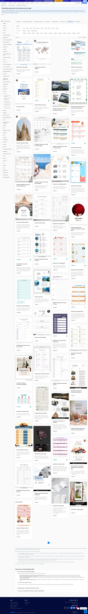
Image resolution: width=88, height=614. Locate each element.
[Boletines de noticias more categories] (2, 130)
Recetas (4, 158)
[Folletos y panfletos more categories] (2, 35)
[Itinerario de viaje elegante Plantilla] (60, 248)
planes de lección (6, 115)
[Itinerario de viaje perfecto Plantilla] (60, 208)
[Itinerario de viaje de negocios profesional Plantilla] (42, 478)
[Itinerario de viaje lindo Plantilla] (78, 172)
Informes (4, 160)
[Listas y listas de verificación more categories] (2, 122)
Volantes (4, 73)
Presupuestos (5, 37)
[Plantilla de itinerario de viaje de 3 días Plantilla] (42, 244)
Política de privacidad (14, 605)
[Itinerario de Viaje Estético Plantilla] (23, 207)
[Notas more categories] (2, 135)
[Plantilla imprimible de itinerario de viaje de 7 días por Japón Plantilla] (78, 212)
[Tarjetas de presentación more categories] (2, 40)
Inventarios (5, 86)
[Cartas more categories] (2, 120)
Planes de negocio (6, 42)
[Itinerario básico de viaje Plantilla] (42, 90)
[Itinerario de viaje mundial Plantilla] (42, 398)
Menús (4, 127)
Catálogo (4, 49)
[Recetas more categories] (2, 158)
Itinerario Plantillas (11, 5)
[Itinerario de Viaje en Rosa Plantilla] (23, 513)
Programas (5, 151)
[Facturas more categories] (2, 91)
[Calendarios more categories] (2, 47)
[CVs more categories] (2, 163)
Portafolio (5, 142)
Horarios (4, 165)
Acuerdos (4, 25)
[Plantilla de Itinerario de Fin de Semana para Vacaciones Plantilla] (78, 91)
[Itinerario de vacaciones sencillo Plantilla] (42, 359)
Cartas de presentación (7, 64)
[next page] (54, 543)
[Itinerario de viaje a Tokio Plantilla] (42, 439)
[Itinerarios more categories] (2, 94)
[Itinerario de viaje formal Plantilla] (78, 52)
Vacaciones (32, 2)
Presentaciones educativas (8, 69)
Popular (84, 37)
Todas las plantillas (6, 21)
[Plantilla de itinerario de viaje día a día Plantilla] (23, 475)
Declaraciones (5, 172)
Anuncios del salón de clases (7, 54)
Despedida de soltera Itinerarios (7, 96)
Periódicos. (5, 132)
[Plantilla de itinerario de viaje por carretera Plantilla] (23, 330)
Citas (4, 156)
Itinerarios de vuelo (7, 104)
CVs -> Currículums (6, 66)
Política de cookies (13, 606)
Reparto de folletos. (6, 81)
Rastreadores (5, 174)
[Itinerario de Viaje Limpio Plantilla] (42, 322)
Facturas (4, 91)
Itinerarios (5, 93)
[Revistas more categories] (2, 110)
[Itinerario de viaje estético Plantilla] (23, 128)
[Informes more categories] (2, 161)
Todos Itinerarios (18, 21)
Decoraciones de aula (7, 57)
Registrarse (84, 2)
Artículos (4, 28)
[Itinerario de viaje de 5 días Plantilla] (23, 401)
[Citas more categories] (2, 156)
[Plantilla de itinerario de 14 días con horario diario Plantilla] (60, 131)
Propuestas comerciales (7, 44)
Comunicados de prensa (7, 149)
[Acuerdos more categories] (2, 26)
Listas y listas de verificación (6, 123)
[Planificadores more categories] (2, 140)
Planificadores (5, 139)
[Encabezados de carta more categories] (2, 117)
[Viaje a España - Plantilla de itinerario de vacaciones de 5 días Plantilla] (78, 451)
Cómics (4, 59)
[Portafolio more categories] (2, 142)
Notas (4, 134)
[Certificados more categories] (2, 51)
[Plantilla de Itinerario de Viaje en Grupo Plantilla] (60, 287)
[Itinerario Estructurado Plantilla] (42, 208)
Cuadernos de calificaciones (5, 79)
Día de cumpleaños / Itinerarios (38, 21)
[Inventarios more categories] (2, 86)
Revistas (4, 110)
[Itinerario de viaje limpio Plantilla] (60, 491)
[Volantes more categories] (2, 74)
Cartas (4, 119)
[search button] (53, 3)
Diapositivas (5, 170)
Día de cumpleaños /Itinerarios (7, 99)
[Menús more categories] (2, 128)
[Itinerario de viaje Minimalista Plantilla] (60, 169)
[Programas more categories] (2, 151)
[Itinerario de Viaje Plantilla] (42, 282)
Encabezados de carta (7, 117)
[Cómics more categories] (2, 60)
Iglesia (19, 2)
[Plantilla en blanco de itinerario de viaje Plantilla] (60, 368)
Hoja (4, 167)
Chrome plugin (27, 602)
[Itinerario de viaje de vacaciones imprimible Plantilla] (23, 368)
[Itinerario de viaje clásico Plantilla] (23, 52)
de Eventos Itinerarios (55, 21)
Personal (27, 2)
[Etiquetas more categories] (2, 113)
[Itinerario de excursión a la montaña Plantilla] (60, 406)
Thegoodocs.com (4, 5)
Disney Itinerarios (6, 101)
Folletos (4, 30)
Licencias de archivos (13, 602)
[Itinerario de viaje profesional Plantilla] (23, 291)
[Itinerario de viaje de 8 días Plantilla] (78, 296)
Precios (37, 2)
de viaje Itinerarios (70, 21)
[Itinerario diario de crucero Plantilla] (23, 435)
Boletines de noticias (6, 130)
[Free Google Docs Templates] (4, 3)
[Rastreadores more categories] (2, 175)
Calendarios (5, 46)
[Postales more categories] (2, 144)
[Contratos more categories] (2, 62)
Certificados (5, 51)
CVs (3, 163)
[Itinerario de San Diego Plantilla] (78, 132)
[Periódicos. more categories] (2, 133)
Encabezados (5, 84)
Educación (22, 2)
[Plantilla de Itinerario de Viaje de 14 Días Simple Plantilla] (42, 129)
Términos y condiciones (14, 603)
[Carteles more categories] (2, 147)
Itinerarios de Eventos (7, 102)
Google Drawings (6, 76)
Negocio (14, 2)
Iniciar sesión (77, 2)
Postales (4, 144)
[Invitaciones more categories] (2, 89)
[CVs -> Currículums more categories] (2, 67)
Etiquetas (5, 112)
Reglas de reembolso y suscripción (16, 608)
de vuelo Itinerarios (63, 21)
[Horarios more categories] (2, 165)
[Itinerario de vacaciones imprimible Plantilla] (23, 249)
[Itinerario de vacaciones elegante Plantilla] (42, 52)
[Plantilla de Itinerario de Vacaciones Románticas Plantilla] (78, 376)
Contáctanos (27, 603)
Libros (4, 32)
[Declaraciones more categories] (2, 172)
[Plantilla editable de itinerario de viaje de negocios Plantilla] (23, 169)
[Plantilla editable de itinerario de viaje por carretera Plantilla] (60, 94)
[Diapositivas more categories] (2, 170)
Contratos (5, 62)
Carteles (4, 146)
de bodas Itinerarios (77, 21)
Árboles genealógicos (7, 71)
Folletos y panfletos (6, 35)
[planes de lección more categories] (2, 115)
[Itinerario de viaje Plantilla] (23, 91)
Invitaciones (5, 88)
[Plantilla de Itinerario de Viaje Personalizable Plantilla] (42, 167)
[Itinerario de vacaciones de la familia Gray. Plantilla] (60, 325)
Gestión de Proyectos (7, 153)
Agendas (4, 23)
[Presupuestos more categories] (2, 37)
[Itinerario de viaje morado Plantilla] (60, 449)
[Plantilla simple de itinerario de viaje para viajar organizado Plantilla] (78, 413)
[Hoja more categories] (2, 168)
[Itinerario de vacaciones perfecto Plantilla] (78, 338)
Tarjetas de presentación (7, 39)
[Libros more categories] (2, 33)
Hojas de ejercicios (6, 177)
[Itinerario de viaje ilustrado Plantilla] (78, 255)
